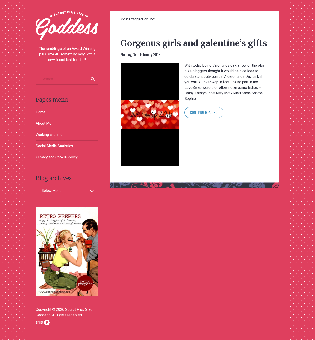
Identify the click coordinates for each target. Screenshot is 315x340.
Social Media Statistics (54, 146)
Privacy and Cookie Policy (57, 157)
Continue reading (204, 112)
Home (40, 112)
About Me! (44, 123)
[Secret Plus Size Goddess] (67, 25)
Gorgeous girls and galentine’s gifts (194, 43)
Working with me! (50, 135)
